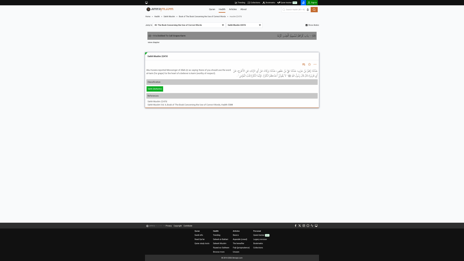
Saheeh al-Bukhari (220, 239)
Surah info (199, 235)
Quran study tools (202, 243)
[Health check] (312, 225)
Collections (255, 2)
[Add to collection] (304, 64)
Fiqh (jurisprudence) (241, 247)
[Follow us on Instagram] (303, 225)
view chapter (154, 42)
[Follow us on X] (299, 225)
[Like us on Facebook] (295, 225)
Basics (236, 235)
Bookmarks (270, 2)
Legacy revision (260, 239)
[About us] (307, 225)
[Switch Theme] (146, 2)
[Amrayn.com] (160, 9)
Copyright (178, 226)
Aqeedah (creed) (240, 239)
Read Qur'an (200, 239)
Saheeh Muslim (219, 243)
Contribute (188, 226)
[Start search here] (284, 9)
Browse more (219, 252)
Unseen (236, 252)
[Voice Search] (307, 9)
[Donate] (303, 2)
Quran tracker (288, 2)
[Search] (314, 10)
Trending (241, 2)
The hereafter (238, 243)
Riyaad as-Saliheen (221, 247)
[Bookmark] (309, 64)
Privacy (169, 226)
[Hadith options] (315, 64)
